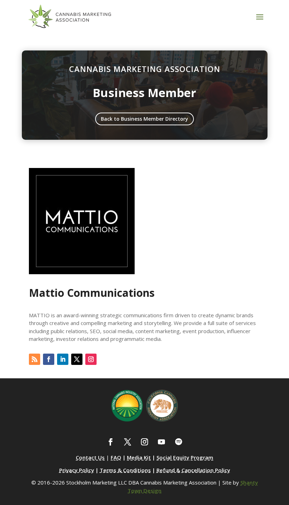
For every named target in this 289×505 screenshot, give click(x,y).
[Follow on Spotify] (178, 442)
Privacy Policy (76, 470)
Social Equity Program (184, 457)
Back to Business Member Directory (144, 118)
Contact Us (90, 457)
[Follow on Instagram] (91, 359)
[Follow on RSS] (34, 359)
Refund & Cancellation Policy (193, 470)
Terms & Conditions (125, 470)
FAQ (116, 457)
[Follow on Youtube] (161, 442)
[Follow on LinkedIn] (62, 359)
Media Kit (139, 457)
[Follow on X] (76, 359)
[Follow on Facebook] (48, 359)
